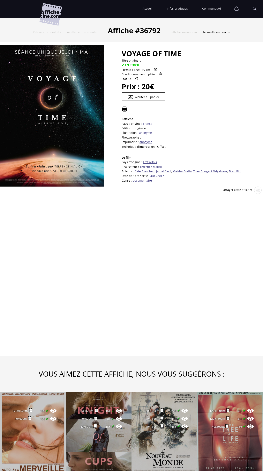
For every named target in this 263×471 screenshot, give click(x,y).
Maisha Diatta (182, 171)
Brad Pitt (235, 171)
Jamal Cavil (163, 171)
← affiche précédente (82, 32)
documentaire (142, 180)
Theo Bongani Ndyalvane (210, 171)
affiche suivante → (184, 32)
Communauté (211, 8)
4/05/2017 (157, 176)
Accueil (147, 8)
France (147, 124)
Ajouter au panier (146, 97)
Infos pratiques (177, 8)
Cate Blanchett (145, 171)
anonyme (145, 133)
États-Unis (150, 162)
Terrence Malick (151, 167)
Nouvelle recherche (216, 32)
